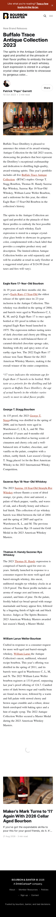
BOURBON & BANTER (23, 879)
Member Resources (28, 889)
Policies (44, 889)
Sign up (24, 895)
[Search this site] (44, 15)
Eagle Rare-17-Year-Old (24, 294)
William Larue (22, 653)
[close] (52, 5)
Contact (35, 895)
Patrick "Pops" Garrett (17, 91)
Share (47, 87)
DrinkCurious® (23, 883)
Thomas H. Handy (25, 561)
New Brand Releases (15, 28)
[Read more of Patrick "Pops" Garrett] (7, 83)
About (12, 889)
